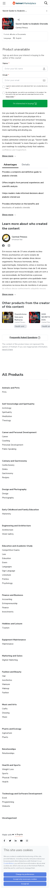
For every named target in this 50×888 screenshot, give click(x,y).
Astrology (6, 408)
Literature (6, 575)
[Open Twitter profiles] (10, 841)
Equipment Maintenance (14, 639)
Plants (5, 737)
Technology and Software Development (22, 793)
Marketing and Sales (12, 655)
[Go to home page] (24, 3)
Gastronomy (7, 473)
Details (26, 164)
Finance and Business (12, 595)
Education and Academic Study (17, 545)
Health (5, 781)
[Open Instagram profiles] (27, 841)
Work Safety (8, 534)
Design (5, 493)
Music (4, 717)
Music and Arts (9, 704)
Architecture (7, 529)
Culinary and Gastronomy (14, 460)
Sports (5, 773)
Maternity (6, 513)
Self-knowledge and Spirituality (18, 403)
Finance (5, 607)
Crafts (5, 708)
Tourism (5, 627)
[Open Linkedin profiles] (16, 841)
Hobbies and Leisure (12, 623)
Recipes (5, 477)
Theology (6, 420)
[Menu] (4, 3)
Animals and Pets (11, 387)
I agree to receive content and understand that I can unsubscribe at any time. (26, 87)
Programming (8, 802)
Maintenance (7, 643)
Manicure (6, 684)
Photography (8, 497)
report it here (7, 349)
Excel (4, 797)
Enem (4, 562)
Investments (7, 611)
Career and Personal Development (19, 432)
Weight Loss (8, 769)
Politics (5, 579)
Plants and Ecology (11, 728)
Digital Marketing (10, 660)
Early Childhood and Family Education (20, 509)
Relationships (9, 749)
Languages (7, 566)
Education (6, 558)
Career (5, 436)
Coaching (6, 440)
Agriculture (7, 733)
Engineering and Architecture (16, 525)
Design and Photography (14, 489)
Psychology (7, 583)
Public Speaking (9, 449)
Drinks (5, 469)
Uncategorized (9, 818)
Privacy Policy (10, 96)
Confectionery (8, 465)
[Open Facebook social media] (3, 246)
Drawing (5, 712)
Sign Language (8, 570)
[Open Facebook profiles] (4, 841)
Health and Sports (11, 765)
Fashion (5, 692)
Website (6, 806)
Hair (4, 676)
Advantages (10, 164)
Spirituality (7, 412)
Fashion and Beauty (11, 671)
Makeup (5, 688)
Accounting (7, 599)
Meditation (7, 416)
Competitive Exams (11, 550)
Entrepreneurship (9, 603)
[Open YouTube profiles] (21, 841)
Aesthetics (7, 680)
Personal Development (12, 444)
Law (4, 554)
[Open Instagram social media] (9, 246)
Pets (4, 392)
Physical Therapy (10, 777)
